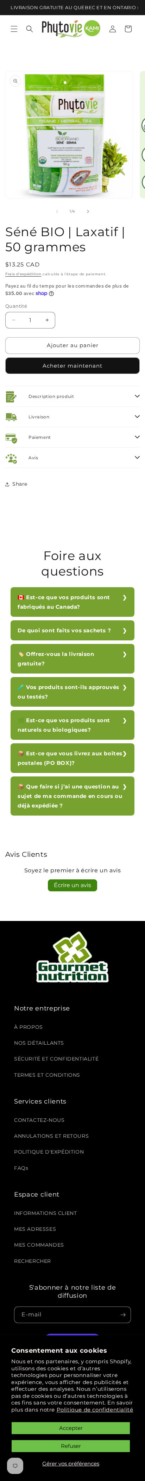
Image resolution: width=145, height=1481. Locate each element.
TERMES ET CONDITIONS (47, 1075)
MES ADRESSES (35, 1229)
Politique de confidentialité (95, 1409)
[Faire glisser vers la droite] (88, 211)
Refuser (71, 1446)
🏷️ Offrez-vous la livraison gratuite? (56, 659)
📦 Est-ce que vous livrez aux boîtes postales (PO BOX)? (70, 758)
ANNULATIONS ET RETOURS (51, 1136)
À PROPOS (28, 1027)
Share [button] (19, 484)
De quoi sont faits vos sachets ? (64, 630)
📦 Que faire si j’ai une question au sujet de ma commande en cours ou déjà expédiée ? (70, 796)
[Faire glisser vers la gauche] (57, 211)
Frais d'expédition (23, 274)
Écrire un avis (72, 885)
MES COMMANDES (39, 1245)
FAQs (21, 1168)
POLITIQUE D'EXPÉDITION (49, 1152)
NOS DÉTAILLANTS (39, 1043)
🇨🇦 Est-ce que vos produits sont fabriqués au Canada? (64, 602)
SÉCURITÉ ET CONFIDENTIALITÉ (56, 1059)
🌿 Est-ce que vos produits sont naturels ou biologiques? (64, 725)
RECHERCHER (32, 1261)
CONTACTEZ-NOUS (39, 1120)
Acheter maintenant (72, 365)
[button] (14, 29)
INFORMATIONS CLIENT (45, 1213)
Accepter (71, 1428)
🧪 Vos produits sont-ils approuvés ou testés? (68, 692)
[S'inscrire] (123, 1315)
